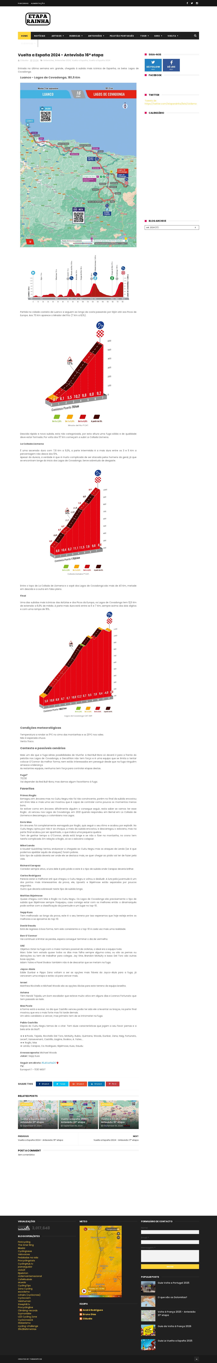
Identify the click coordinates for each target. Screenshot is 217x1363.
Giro (157, 36)
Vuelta (172, 36)
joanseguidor (25, 1266)
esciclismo (24, 1291)
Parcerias (23, 3)
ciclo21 (21, 1270)
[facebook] (187, 3)
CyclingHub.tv (25, 1263)
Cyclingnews (25, 1251)
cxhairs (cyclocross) (29, 1295)
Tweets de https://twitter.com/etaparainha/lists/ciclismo (171, 102)
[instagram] (197, 3)
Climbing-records (27, 1310)
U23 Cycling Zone (27, 1316)
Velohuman (24, 1301)
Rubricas (74, 36)
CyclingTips (24, 1285)
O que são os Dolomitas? (172, 1297)
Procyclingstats (26, 1260)
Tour (143, 36)
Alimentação (38, 3)
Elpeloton (23, 1273)
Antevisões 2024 (63, 60)
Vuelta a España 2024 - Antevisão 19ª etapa (115, 1120)
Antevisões (95, 36)
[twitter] (192, 3)
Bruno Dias (89, 1314)
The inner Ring (26, 1245)
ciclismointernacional (30, 1276)
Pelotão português (122, 36)
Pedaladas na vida (28, 1257)
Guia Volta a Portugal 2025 (173, 1282)
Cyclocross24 (25, 1319)
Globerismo (24, 1323)
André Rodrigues (93, 1310)
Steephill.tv (24, 1304)
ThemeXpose (36, 1359)
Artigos (57, 36)
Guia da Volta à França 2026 (174, 1326)
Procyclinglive (25, 1307)
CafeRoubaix (25, 1279)
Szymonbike (24, 1313)
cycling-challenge (28, 1326)
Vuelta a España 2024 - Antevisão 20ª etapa (74, 1120)
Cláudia (87, 1318)
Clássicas (27, 43)
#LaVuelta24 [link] (49, 1062)
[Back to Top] (196, 1359)
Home (24, 36)
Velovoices (24, 1254)
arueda (22, 1282)
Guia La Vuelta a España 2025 (175, 1340)
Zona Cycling (25, 1288)
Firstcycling (24, 1242)
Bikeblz (21, 1248)
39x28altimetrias (27, 1329)
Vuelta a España (80, 60)
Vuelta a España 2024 (99, 60)
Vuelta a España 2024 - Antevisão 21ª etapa (34, 1120)
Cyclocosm (24, 1298)
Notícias (39, 36)
